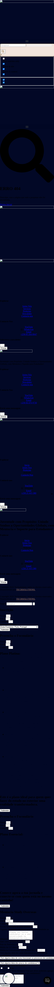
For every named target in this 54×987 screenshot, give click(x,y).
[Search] (34, 603)
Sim (5, 968)
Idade (2, 921)
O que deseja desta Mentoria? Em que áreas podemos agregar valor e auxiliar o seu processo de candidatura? (27, 972)
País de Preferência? (9, 944)
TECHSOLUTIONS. (25, 589)
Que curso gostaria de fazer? (12, 941)
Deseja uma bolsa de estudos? (13, 965)
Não (12, 968)
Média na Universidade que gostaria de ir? (18, 950)
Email (3, 619)
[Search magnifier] (3, 51)
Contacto (4, 621)
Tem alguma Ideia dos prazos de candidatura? (20, 960)
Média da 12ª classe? (9, 947)
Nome (3, 616)
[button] (27, 41)
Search (3, 604)
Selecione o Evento (8, 624)
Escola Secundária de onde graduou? (16, 926)
